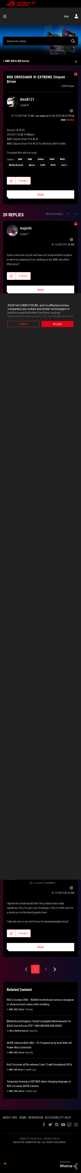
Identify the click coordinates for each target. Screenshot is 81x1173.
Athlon (41, 159)
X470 (42, 165)
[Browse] (6, 16)
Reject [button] (24, 323)
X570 (53, 165)
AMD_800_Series (16, 1009)
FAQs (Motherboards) (19, 1031)
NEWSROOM (35, 1117)
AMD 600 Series (16, 1069)
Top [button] (5, 1163)
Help (66, 16)
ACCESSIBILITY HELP (58, 1117)
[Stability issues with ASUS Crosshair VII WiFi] (75, 213)
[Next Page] (54, 969)
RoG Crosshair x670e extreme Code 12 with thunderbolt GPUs (39, 1064)
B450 (52, 159)
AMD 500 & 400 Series (17, 60)
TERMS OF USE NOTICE (30, 1138)
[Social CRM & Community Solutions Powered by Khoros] (68, 1164)
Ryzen (32, 165)
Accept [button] (57, 323)
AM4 (20, 159)
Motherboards (16, 165)
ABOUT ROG (10, 1117)
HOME (22, 1117)
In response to (44, 883)
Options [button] (75, 61)
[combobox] (40, 41)
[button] (11, 180)
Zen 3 (63, 165)
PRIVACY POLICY (52, 1138)
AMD (30, 159)
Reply (40, 194)
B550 (62, 159)
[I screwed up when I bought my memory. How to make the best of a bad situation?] (68, 213)
